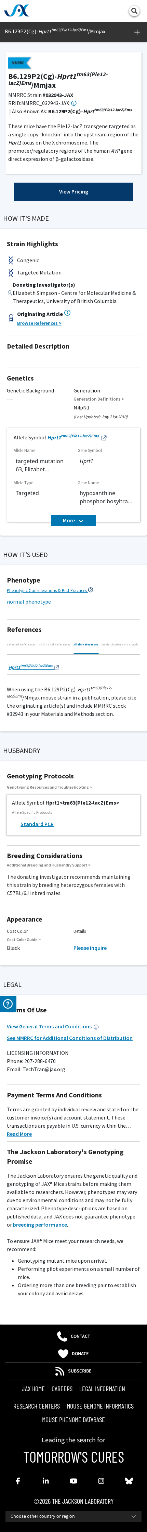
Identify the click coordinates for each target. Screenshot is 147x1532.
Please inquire (90, 947)
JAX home (33, 1388)
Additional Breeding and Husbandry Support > (49, 865)
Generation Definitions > (99, 399)
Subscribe (80, 1371)
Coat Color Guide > (24, 939)
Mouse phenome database (73, 1419)
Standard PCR (37, 824)
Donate (80, 1353)
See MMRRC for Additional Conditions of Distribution (70, 1037)
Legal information (102, 1388)
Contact (80, 1336)
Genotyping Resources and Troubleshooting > (49, 787)
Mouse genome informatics (100, 1406)
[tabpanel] (73, 666)
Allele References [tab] (86, 644)
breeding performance (40, 1224)
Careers (62, 1388)
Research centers (36, 1406)
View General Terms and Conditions (49, 1026)
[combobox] (73, 1516)
